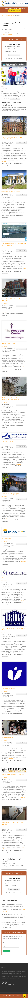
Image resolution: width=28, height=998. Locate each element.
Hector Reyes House (8, 688)
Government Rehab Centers (9, 987)
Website (5, 248)
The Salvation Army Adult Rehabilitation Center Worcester (12, 398)
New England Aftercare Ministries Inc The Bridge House (13, 629)
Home (2, 15)
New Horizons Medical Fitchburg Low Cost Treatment (13, 244)
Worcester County (7, 34)
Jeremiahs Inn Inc (7, 441)
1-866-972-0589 (8, 29)
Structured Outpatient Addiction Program (12, 823)
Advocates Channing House (10, 191)
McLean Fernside (7, 737)
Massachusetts (10, 15)
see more (3, 161)
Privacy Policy (20, 978)
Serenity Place (6, 538)
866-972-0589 (14, 55)
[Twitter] (2, 982)
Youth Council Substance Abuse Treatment (12, 299)
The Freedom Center (8, 343)
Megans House (6, 578)
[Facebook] (6, 982)
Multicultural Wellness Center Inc (12, 774)
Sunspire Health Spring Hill (10, 494)
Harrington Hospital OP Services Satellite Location (12, 138)
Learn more (21, 142)
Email (2, 248)
